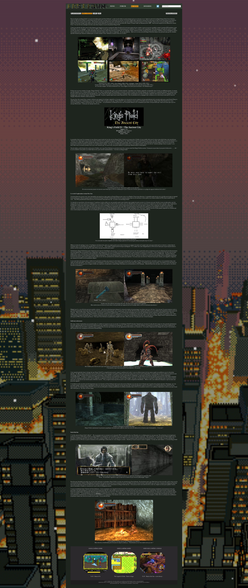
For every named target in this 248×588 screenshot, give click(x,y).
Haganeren (171, 13)
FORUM (123, 6)
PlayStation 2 (76, 13)
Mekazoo (98, 493)
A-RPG (95, 13)
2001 (99, 13)
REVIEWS (134, 6)
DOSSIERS (147, 6)
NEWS (112, 6)
